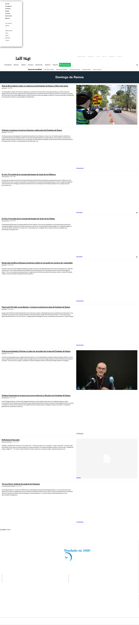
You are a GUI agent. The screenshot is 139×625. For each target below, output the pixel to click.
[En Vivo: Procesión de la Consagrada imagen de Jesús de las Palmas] (106, 237)
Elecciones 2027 (86, 69)
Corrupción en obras (75, 69)
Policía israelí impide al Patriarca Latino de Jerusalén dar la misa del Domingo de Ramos (36, 351)
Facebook (7, 598)
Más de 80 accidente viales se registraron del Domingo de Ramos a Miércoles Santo (35, 86)
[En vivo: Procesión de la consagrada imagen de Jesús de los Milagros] (106, 193)
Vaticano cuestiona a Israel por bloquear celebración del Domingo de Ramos (32, 130)
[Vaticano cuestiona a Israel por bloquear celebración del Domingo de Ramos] (106, 149)
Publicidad (7, 38)
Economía (7, 13)
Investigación (8, 6)
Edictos (7, 35)
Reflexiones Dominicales (7, 441)
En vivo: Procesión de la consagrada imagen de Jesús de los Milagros (29, 174)
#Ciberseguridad (97, 69)
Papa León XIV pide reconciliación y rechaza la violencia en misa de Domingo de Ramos (36, 307)
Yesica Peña (4, 88)
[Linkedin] (130, 50)
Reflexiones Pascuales (11, 440)
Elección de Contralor (61, 69)
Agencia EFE (4, 132)
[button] (137, 65)
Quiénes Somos (8, 30)
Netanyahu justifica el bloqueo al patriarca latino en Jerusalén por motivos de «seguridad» (37, 263)
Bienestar (7, 18)
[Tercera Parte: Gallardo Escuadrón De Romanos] (106, 503)
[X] (3, 604)
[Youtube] (136, 50)
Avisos (6, 33)
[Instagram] (127, 50)
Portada (7, 3)
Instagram (7, 600)
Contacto (7, 40)
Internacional (8, 15)
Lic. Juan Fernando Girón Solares (8, 486)
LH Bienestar (79, 433)
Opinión (7, 11)
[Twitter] (133, 50)
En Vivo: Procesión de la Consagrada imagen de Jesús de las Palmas (28, 219)
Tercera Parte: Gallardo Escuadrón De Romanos (21, 484)
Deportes (7, 25)
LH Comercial (8, 23)
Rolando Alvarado (5, 397)
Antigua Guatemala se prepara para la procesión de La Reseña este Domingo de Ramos (36, 395)
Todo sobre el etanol (49, 69)
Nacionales (7, 8)
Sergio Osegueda (5, 176)
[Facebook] (124, 50)
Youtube (7, 606)
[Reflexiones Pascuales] (106, 458)
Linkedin (7, 602)
